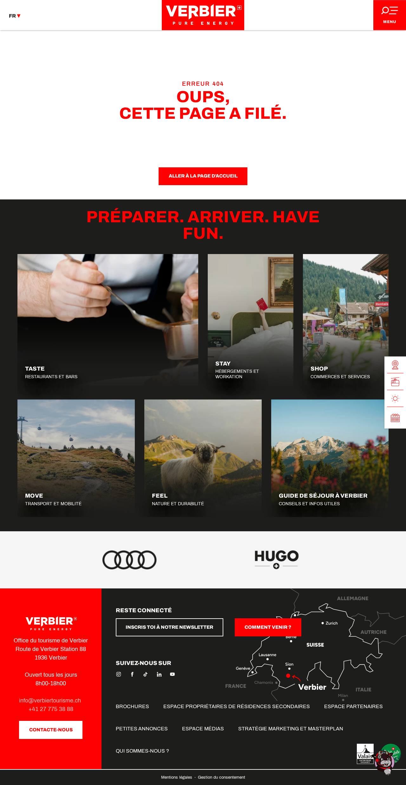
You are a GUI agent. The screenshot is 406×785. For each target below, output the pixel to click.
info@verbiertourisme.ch (50, 700)
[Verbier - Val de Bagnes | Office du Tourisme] (203, 15)
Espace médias (203, 728)
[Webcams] (395, 365)
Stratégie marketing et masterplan (290, 728)
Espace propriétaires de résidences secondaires (236, 706)
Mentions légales (177, 777)
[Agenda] (395, 418)
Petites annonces (142, 728)
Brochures (132, 706)
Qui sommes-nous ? (142, 751)
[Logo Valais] (365, 754)
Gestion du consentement (221, 777)
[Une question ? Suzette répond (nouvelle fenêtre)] (384, 762)
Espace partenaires (353, 706)
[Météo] (395, 398)
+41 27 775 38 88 (51, 709)
